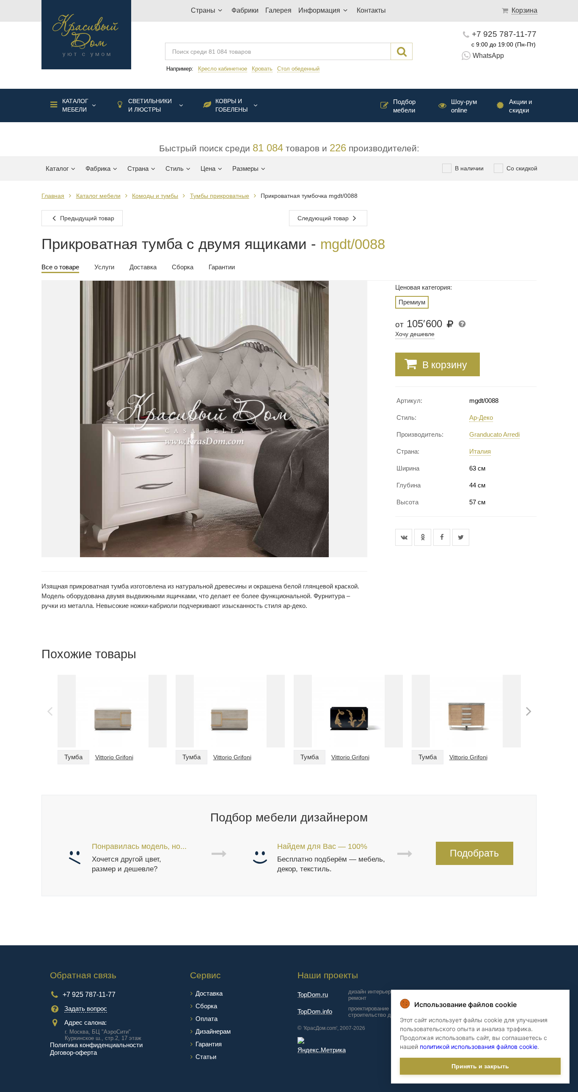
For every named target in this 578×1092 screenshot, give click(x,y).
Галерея (278, 10)
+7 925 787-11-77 (504, 34)
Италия (480, 451)
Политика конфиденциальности (96, 1044)
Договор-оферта (73, 1052)
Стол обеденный (298, 69)
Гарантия (208, 1044)
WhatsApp (488, 55)
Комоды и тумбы (155, 195)
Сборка (206, 1006)
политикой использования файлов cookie (478, 1046)
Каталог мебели (75, 105)
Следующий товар (323, 218)
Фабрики (245, 10)
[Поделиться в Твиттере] (460, 537)
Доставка (209, 993)
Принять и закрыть (480, 1066)
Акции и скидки (520, 106)
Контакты (371, 10)
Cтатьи (205, 1056)
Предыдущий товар (86, 218)
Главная (52, 195)
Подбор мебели (404, 106)
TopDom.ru (312, 994)
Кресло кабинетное (222, 69)
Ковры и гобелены (231, 105)
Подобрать (474, 853)
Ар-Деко (481, 417)
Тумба (73, 757)
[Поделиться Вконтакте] (404, 537)
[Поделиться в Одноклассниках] (423, 537)
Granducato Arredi (494, 434)
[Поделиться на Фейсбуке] (442, 537)
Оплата (206, 1018)
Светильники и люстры (150, 105)
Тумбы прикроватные (219, 195)
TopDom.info (314, 1011)
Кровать (262, 69)
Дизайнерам (213, 1031)
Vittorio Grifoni (114, 757)
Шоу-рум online (464, 106)
